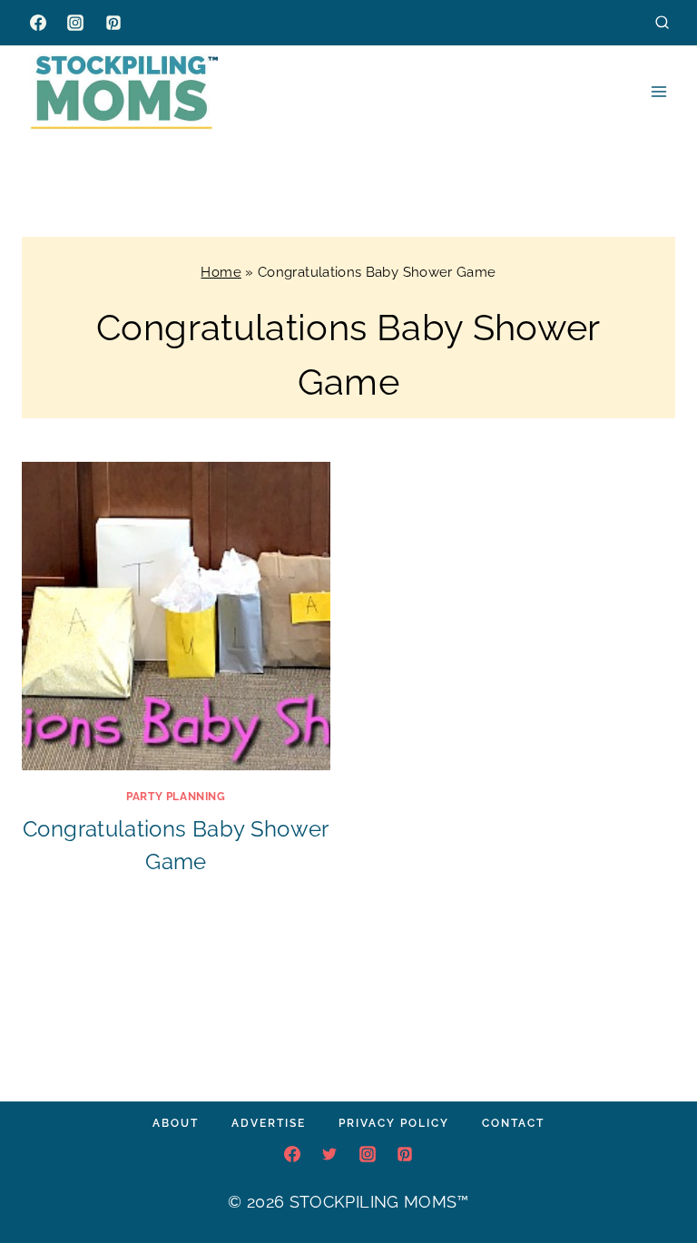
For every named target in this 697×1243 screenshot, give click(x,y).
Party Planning (175, 796)
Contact (513, 1123)
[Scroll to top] (655, 1174)
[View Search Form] (662, 22)
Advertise (268, 1123)
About (175, 1123)
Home (221, 272)
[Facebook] (38, 22)
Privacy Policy (394, 1123)
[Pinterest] (113, 22)
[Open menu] (658, 91)
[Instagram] (75, 22)
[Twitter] (329, 1154)
